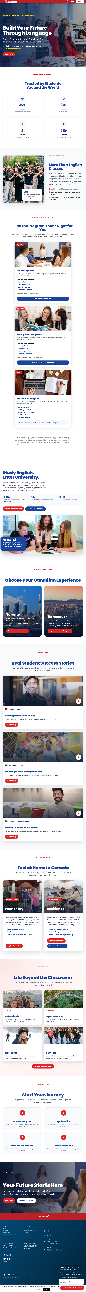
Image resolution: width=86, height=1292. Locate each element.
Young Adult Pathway (35, 509)
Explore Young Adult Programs (43, 362)
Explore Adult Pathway (13, 509)
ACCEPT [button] (46, 1289)
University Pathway (25, 290)
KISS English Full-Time (26, 410)
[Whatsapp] (27, 1274)
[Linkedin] (22, 1274)
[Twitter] (9, 1274)
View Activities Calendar (43, 1066)
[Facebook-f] (4, 1274)
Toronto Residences (56, 940)
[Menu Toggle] (43, 2)
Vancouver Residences (57, 946)
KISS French (22, 415)
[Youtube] (13, 1274)
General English (23, 282)
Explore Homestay (14, 946)
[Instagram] (18, 1274)
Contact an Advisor (26, 1201)
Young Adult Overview (25, 346)
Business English (24, 287)
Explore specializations (12, 48)
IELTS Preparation (24, 284)
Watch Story (11, 725)
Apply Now (9, 54)
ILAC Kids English (24, 417)
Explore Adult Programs (43, 298)
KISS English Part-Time (26, 412)
